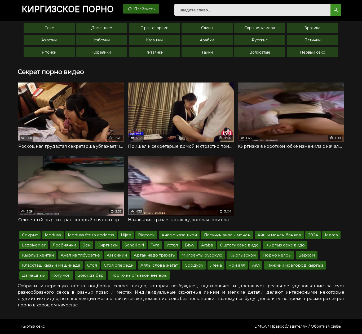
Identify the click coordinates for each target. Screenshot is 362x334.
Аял (256, 265)
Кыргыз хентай (38, 255)
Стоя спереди (119, 265)
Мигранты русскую (202, 255)
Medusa (53, 234)
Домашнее (101, 27)
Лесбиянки (64, 245)
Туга (155, 245)
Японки (49, 52)
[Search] (335, 10)
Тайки (207, 52)
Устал (172, 245)
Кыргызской (242, 255)
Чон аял (237, 265)
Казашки (154, 40)
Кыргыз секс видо (285, 245)
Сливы (207, 27)
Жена (216, 265)
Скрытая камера (259, 27)
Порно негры (277, 255)
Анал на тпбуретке (80, 255)
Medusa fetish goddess (91, 234)
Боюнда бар (90, 275)
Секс (49, 27)
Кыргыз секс (33, 326)
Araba (207, 245)
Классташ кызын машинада (51, 265)
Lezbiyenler (34, 245)
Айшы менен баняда (279, 234)
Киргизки (107, 245)
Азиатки (49, 40)
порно (68, 9)
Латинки (312, 40)
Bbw (189, 245)
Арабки (207, 40)
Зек (86, 245)
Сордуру (194, 265)
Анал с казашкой (179, 234)
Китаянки (154, 52)
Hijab (126, 234)
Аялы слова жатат (159, 265)
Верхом (306, 255)
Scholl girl (134, 245)
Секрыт (30, 234)
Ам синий (117, 255)
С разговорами (154, 27)
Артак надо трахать (154, 255)
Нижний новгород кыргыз (295, 265)
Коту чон (61, 275)
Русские (260, 40)
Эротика (312, 27)
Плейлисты (144, 9)
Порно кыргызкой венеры (139, 275)
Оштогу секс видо (239, 245)
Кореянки (101, 52)
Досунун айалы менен (227, 234)
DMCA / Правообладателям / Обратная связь (297, 326)
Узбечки (102, 40)
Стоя (92, 265)
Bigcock (146, 234)
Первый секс (312, 52)
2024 (313, 234)
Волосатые (259, 52)
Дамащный (33, 275)
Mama (331, 234)
